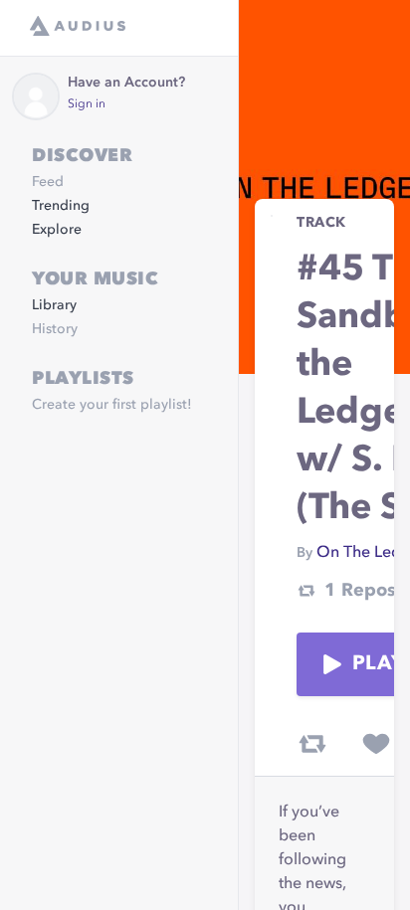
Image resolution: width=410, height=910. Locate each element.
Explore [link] (57, 230)
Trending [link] (61, 206)
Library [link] (54, 305)
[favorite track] (376, 744)
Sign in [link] (86, 104)
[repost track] (312, 744)
